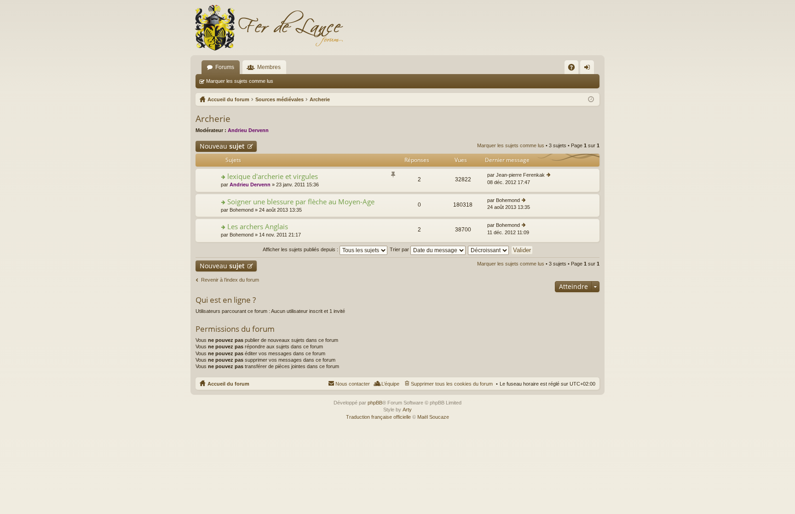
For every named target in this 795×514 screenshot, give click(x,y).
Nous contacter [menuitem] (352, 384)
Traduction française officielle (378, 417)
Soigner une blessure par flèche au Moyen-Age (300, 201)
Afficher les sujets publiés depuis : (301, 249)
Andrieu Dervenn (248, 130)
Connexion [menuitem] (589, 69)
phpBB (375, 402)
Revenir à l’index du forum (230, 280)
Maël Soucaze (433, 417)
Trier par (400, 249)
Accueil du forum (228, 384)
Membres (269, 67)
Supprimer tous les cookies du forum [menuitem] (452, 384)
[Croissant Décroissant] (489, 249)
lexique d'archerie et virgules (272, 176)
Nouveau (222, 146)
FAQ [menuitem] (574, 69)
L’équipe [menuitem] (390, 384)
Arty (407, 409)
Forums (224, 67)
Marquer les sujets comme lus (239, 81)
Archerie (213, 119)
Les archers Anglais (257, 226)
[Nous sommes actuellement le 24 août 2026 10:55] (591, 99)
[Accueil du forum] (268, 27)
